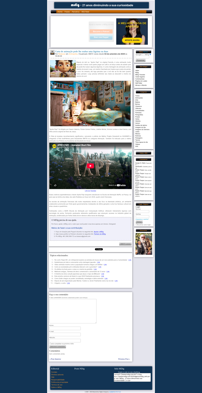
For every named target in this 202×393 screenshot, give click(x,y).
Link (129, 260)
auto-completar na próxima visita (62, 343)
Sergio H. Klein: (140, 163)
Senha (138, 214)
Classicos (138, 106)
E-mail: (51, 331)
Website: (52, 337)
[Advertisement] (70, 31)
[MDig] (75, 5)
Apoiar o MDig (99, 232)
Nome (51, 325)
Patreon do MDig (100, 234)
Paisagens (138, 138)
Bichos (137, 104)
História (137, 121)
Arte (136, 100)
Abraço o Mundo (141, 85)
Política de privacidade (59, 382)
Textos (137, 140)
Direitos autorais (57, 375)
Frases (67, 12)
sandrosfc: (139, 166)
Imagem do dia (140, 127)
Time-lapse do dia (141, 142)
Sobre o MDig (56, 387)
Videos (137, 144)
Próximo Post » (124, 359)
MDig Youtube (140, 74)
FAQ (52, 377)
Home (60, 12)
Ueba (137, 70)
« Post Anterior (55, 359)
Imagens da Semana (142, 129)
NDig (137, 72)
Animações (73, 54)
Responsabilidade (57, 380)
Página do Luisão (141, 81)
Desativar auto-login (144, 225)
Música (137, 134)
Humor (137, 123)
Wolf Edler (138, 83)
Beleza (137, 102)
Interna (145, 52)
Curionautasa (139, 79)
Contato (54, 372)
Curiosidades (139, 110)
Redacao (61, 54)
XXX (136, 146)
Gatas (137, 119)
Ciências (138, 108)
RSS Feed (85, 12)
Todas (137, 96)
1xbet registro (140, 77)
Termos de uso (56, 385)
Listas (137, 131)
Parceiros (75, 12)
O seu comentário (68, 297)
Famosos (138, 112)
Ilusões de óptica (141, 125)
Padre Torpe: (139, 170)
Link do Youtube (90, 191)
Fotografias (139, 115)
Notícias (138, 136)
